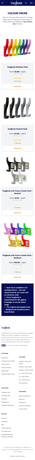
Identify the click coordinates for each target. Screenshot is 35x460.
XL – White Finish (24, 379)
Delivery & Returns (24, 396)
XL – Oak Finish (24, 376)
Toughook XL (5, 402)
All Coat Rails (23, 383)
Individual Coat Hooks (8, 361)
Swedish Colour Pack (8, 374)
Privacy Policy (23, 408)
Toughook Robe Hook (7, 405)
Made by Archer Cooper (17, 456)
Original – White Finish (26, 370)
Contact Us (22, 402)
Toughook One (5, 392)
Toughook (4, 398)
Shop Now (17, 86)
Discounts (4, 421)
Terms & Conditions (25, 405)
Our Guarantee (6, 431)
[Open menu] (2, 3)
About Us (22, 399)
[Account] (26, 3)
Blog (2, 424)
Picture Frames (6, 367)
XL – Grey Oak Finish (25, 373)
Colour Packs (5, 364)
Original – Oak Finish (25, 366)
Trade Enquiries (6, 428)
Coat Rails (4, 357)
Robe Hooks (5, 370)
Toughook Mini (5, 395)
